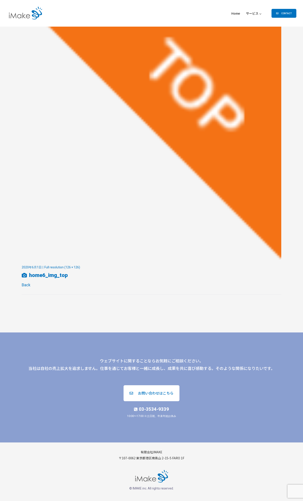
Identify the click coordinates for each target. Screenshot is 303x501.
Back (26, 285)
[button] (284, 13)
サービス (252, 13)
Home (235, 13)
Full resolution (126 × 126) (62, 267)
